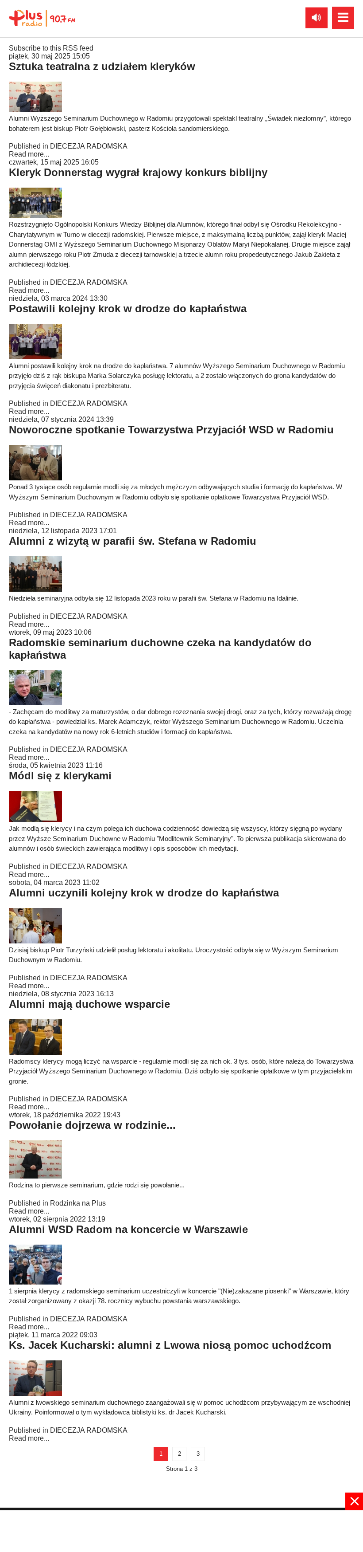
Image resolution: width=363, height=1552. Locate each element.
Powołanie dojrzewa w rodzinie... (92, 1125)
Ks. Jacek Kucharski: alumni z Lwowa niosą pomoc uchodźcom (170, 1345)
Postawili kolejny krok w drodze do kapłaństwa (128, 308)
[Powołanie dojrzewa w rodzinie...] (35, 1176)
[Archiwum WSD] (35, 1282)
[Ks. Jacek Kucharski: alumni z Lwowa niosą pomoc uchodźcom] (35, 1393)
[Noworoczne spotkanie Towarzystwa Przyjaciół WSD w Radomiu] (35, 478)
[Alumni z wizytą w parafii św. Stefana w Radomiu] (35, 589)
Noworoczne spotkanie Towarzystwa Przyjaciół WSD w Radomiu (171, 430)
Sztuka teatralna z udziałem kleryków (102, 66)
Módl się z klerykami (60, 776)
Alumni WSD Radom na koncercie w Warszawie (128, 1229)
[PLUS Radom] (42, 17)
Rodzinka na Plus (78, 1203)
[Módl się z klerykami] (35, 819)
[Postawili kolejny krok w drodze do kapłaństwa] (35, 357)
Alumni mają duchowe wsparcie (89, 1004)
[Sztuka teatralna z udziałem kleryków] (35, 109)
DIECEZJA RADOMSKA (88, 146)
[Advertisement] (181, 1530)
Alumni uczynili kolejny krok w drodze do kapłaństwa (144, 893)
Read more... (29, 154)
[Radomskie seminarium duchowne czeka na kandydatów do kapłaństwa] (35, 703)
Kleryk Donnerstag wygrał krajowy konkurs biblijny (138, 172)
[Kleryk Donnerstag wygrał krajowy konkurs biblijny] (35, 215)
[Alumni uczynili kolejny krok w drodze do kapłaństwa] (35, 941)
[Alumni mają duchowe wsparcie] (35, 1052)
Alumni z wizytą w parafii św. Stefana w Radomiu (132, 541)
